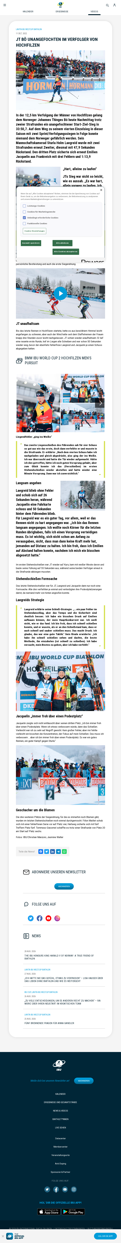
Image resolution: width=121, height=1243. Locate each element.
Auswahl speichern (31, 243)
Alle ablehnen (62, 243)
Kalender (60, 1094)
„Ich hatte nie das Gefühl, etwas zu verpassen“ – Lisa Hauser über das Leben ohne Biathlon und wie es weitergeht (63, 980)
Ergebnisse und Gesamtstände (60, 1102)
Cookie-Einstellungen (34, 231)
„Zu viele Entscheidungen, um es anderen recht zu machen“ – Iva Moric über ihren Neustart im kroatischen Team (62, 1002)
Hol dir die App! (105, 1236)
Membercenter (61, 1147)
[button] (4, 3)
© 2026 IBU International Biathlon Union (30, 1228)
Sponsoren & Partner (60, 1172)
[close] (3, 1236)
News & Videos (60, 1111)
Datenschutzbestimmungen (70, 1228)
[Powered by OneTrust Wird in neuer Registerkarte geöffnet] (92, 260)
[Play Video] (60, 293)
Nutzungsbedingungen (100, 1228)
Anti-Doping (60, 1163)
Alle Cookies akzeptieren (65, 252)
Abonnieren (64, 886)
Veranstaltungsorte (60, 1155)
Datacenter (60, 1138)
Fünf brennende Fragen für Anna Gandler (49, 1023)
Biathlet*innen (60, 1119)
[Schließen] (101, 190)
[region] (60, 224)
